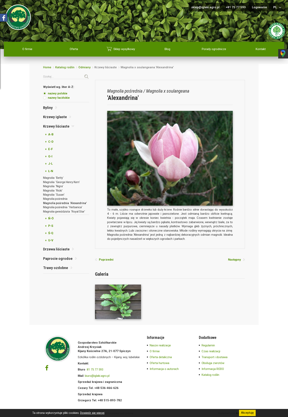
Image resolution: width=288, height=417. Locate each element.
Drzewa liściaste (56, 249)
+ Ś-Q (49, 233)
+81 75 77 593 (236, 7)
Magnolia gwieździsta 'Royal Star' (64, 211)
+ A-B (49, 134)
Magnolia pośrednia (55, 198)
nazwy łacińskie (59, 97)
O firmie (27, 49)
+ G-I (48, 156)
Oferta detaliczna (161, 357)
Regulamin (208, 345)
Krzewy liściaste (56, 126)
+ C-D (49, 141)
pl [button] (275, 7)
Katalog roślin (64, 67)
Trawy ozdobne (56, 268)
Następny (235, 259)
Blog (167, 49)
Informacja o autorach (164, 369)
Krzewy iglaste (55, 117)
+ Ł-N (49, 171)
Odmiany (84, 67)
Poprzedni (105, 259)
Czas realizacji (211, 351)
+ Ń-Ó (49, 218)
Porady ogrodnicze (214, 49)
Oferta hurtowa (159, 363)
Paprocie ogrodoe (58, 258)
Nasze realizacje (160, 345)
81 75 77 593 (95, 369)
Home (47, 67)
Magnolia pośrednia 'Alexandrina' (65, 203)
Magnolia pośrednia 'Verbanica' (62, 207)
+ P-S (49, 226)
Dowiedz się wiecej (92, 413)
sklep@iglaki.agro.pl (205, 7)
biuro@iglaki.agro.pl (97, 376)
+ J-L (49, 163)
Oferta (74, 49)
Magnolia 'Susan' (53, 194)
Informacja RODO (213, 369)
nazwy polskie (57, 93)
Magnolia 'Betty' (53, 177)
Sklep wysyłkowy (124, 49)
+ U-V (49, 240)
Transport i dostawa (214, 357)
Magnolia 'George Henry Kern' (61, 182)
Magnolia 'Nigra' (53, 186)
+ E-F (49, 149)
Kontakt (261, 49)
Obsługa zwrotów (213, 363)
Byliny (48, 108)
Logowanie (259, 7)
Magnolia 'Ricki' (52, 190)
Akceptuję (247, 413)
